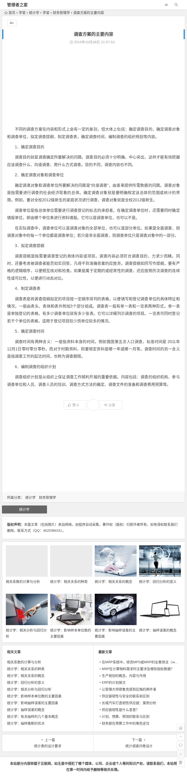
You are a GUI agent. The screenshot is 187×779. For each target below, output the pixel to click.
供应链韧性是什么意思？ (120, 710)
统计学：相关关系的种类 (69, 582)
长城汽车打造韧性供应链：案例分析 (129, 703)
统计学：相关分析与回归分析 (29, 689)
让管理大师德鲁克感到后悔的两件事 (129, 689)
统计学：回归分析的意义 (158, 582)
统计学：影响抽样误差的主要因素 (32, 703)
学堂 (22, 13)
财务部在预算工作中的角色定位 (126, 723)
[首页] (181, 728)
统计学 (34, 13)
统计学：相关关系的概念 (113, 582)
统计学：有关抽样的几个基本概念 (32, 716)
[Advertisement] (93, 86)
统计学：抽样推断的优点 (26, 723)
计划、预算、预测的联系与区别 (126, 716)
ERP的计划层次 (114, 682)
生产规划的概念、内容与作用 (124, 676)
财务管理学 (61, 13)
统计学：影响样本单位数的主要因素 (34, 696)
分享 (111, 405)
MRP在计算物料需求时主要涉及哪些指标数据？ (138, 669)
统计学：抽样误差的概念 (158, 630)
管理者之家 (17, 5)
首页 (12, 13)
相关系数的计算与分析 (23, 582)
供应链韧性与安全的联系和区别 (126, 696)
